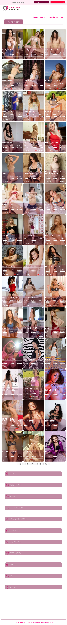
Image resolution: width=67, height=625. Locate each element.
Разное (49, 17)
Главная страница (39, 17)
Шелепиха (41, 274)
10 (40, 464)
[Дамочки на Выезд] (11, 8)
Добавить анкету (18, 2)
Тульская (41, 336)
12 (46, 464)
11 (43, 464)
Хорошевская (62, 88)
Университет (19, 274)
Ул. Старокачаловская (38, 459)
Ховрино (20, 428)
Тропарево (62, 181)
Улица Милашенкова (17, 88)
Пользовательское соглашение (43, 622)
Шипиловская (40, 150)
